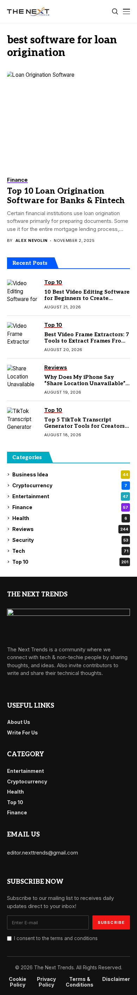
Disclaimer (116, 979)
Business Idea (70, 474)
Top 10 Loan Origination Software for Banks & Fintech (66, 196)
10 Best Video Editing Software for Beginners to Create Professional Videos (87, 298)
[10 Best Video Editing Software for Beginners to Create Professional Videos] (23, 292)
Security (70, 540)
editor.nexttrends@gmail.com (42, 852)
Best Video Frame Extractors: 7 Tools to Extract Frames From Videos (86, 340)
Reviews (70, 529)
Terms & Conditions (79, 982)
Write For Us (22, 733)
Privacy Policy (46, 982)
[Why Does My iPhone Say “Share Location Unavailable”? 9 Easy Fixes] (23, 377)
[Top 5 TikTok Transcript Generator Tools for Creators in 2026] (23, 419)
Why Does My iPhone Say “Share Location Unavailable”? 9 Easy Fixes (86, 383)
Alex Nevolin (31, 240)
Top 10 (70, 562)
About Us (18, 722)
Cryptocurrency (69, 485)
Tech (70, 551)
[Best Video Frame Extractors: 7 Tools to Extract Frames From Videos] (23, 334)
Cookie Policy (17, 982)
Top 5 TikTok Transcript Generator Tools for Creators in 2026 (84, 426)
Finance (70, 507)
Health (69, 518)
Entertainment (70, 496)
